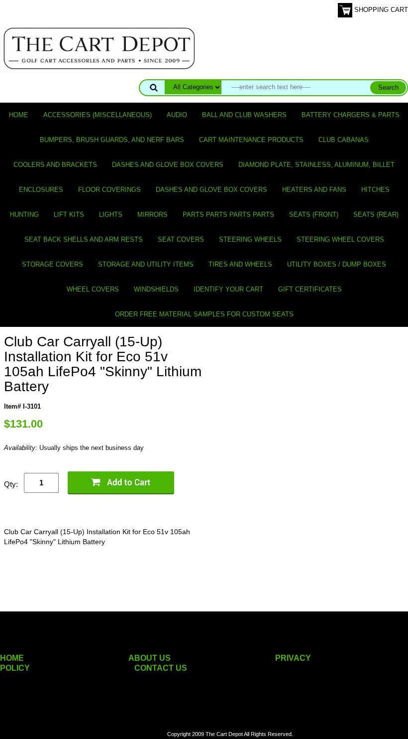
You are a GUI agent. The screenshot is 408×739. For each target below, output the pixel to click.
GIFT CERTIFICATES (310, 289)
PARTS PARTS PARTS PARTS (228, 214)
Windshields (156, 289)
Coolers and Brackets (55, 164)
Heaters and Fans (314, 189)
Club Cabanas (343, 140)
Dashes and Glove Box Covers (167, 164)
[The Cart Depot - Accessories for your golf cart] (99, 48)
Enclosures (41, 189)
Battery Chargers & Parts (351, 115)
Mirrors (152, 214)
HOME (12, 658)
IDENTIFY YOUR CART (228, 289)
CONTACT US (160, 668)
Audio (177, 115)
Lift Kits (69, 214)
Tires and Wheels (240, 264)
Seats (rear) (376, 214)
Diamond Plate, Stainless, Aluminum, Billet (316, 164)
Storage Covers (52, 264)
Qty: (11, 484)
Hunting (24, 214)
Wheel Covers (93, 289)
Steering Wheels (250, 239)
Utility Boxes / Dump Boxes (336, 264)
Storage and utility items (146, 264)
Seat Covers (181, 239)
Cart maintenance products (251, 140)
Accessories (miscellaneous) (97, 115)
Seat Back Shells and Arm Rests (83, 239)
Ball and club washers (244, 115)
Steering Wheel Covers (340, 239)
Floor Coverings (109, 189)
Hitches (375, 189)
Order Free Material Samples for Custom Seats (204, 314)
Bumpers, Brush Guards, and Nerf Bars (112, 140)
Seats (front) (313, 214)
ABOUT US (149, 658)
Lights (110, 214)
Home (18, 115)
